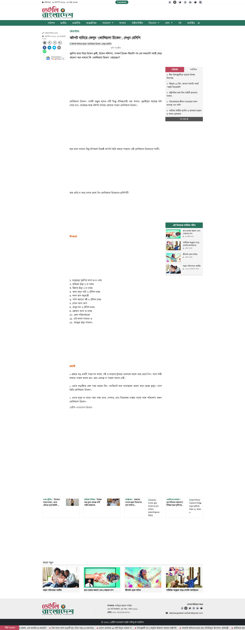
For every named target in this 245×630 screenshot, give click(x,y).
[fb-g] (174, 2)
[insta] (193, 608)
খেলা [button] (167, 23)
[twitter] (180, 2)
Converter (121, 2)
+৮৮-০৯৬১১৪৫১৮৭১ (121, 612)
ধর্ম (179, 23)
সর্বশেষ (51, 23)
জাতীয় (63, 23)
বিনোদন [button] (153, 23)
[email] (59, 48)
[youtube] (201, 608)
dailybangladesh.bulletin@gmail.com (186, 613)
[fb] (169, 2)
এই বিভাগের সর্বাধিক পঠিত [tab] (184, 225)
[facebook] (44, 48)
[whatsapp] (44, 51)
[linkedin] (190, 2)
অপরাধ (122, 23)
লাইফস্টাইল (137, 23)
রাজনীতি (76, 23)
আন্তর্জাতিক (91, 23)
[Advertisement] (54, 101)
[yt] (195, 2)
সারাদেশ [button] (106, 23)
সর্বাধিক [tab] (193, 69)
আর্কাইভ (191, 23)
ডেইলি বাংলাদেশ (117, 622)
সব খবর (183, 119)
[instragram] (185, 2)
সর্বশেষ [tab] (175, 69)
